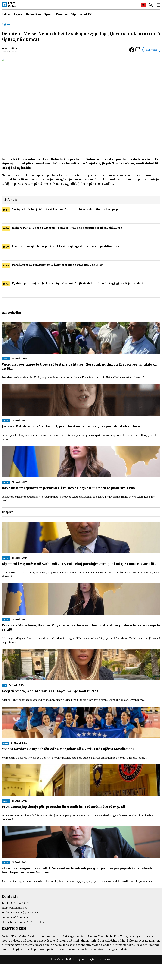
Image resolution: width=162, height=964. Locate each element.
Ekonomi (62, 14)
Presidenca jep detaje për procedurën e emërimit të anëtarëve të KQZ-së (63, 807)
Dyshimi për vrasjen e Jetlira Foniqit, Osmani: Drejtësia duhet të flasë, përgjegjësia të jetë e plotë (77, 283)
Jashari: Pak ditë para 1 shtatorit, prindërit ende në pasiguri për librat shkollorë (67, 228)
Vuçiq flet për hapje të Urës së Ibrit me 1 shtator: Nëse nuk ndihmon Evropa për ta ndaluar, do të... (79, 366)
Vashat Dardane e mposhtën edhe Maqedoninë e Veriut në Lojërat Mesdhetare (68, 749)
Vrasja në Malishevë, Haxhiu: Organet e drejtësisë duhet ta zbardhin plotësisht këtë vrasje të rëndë (81, 627)
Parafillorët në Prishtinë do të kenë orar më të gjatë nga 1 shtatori (57, 265)
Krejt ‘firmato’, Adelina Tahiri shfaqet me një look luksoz (50, 691)
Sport (48, 14)
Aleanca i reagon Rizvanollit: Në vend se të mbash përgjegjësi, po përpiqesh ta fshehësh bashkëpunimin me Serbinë (77, 870)
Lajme (18, 14)
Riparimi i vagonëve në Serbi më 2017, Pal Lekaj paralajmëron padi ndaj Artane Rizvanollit (79, 564)
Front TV (85, 14)
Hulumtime (33, 14)
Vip (73, 14)
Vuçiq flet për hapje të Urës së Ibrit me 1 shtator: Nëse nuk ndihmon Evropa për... (67, 209)
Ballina (6, 14)
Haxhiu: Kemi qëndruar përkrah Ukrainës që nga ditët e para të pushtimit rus (65, 246)
